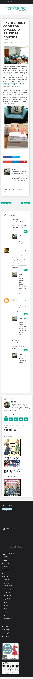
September (7, 595)
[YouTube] (16, 419)
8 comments (24, 43)
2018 (5, 570)
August (6, 599)
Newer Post (6, 203)
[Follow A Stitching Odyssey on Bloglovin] (7, 509)
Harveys (5, 79)
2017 (5, 573)
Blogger (20, 547)
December (7, 585)
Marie (9, 42)
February (6, 618)
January (6, 622)
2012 (5, 629)
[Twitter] (6, 419)
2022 (5, 557)
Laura (13, 250)
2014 (5, 583)
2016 (5, 576)
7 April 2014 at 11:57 (17, 302)
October (6, 592)
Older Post (25, 203)
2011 (5, 633)
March (6, 615)
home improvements (12, 74)
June (5, 605)
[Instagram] (11, 419)
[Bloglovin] (26, 419)
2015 (5, 580)
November (7, 589)
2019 (5, 567)
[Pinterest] (21, 419)
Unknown (14, 300)
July (5, 602)
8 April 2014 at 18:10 (17, 342)
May (5, 609)
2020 (5, 563)
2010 (5, 636)
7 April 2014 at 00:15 (17, 221)
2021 (5, 560)
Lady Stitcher (15, 340)
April (5, 612)
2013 (5, 626)
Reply (25, 231)
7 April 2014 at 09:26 (17, 252)
